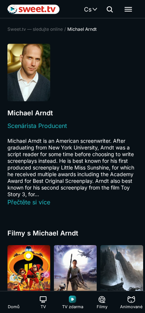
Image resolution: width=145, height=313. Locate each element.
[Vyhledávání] (109, 9)
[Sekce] (128, 9)
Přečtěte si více (28, 202)
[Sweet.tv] (33, 9)
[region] (72, 277)
